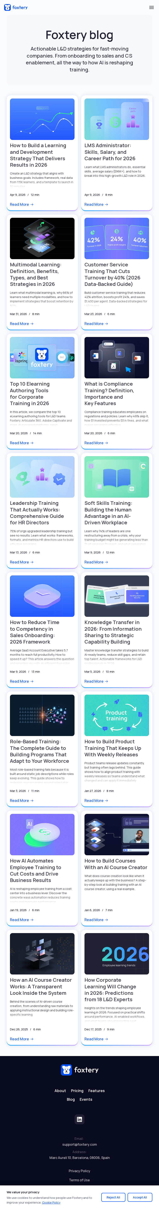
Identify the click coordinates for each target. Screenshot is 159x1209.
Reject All (113, 1197)
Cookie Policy (51, 1202)
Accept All (140, 1197)
